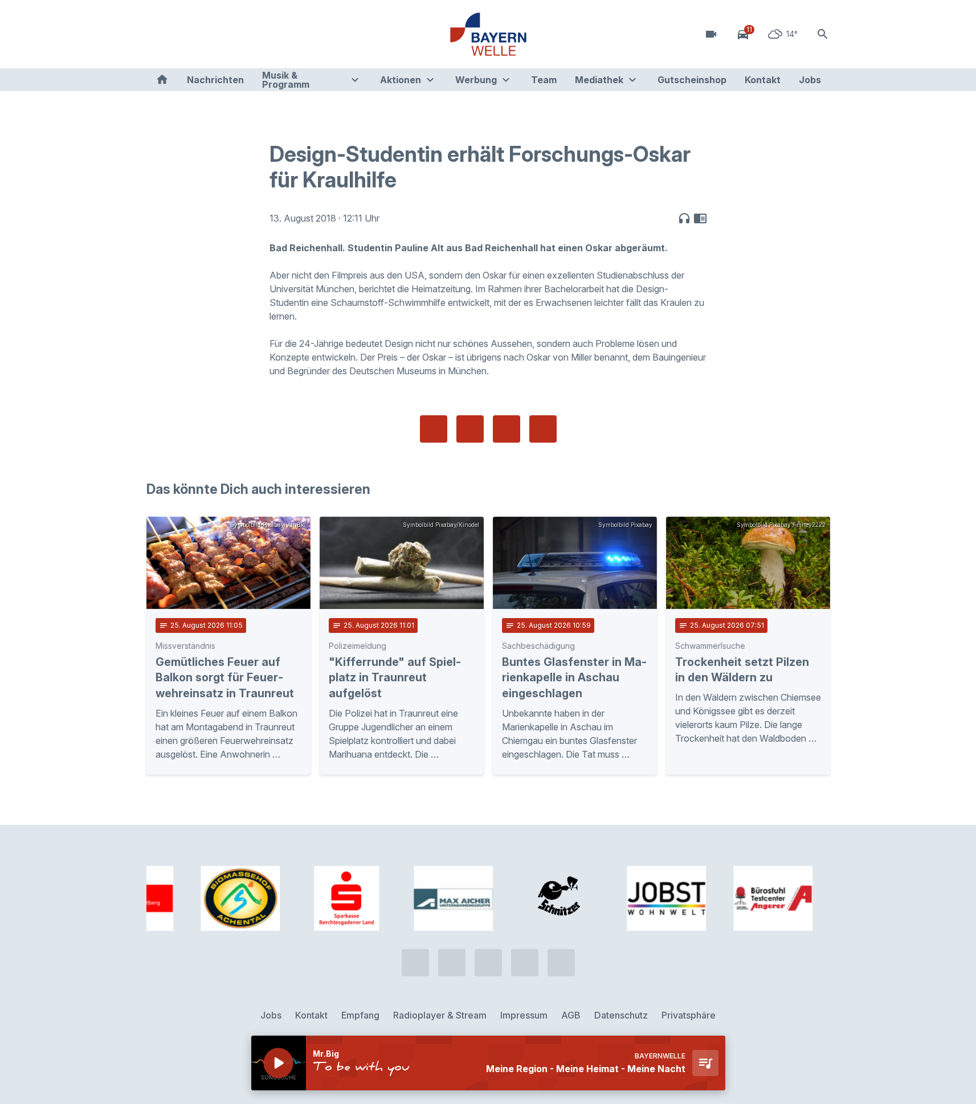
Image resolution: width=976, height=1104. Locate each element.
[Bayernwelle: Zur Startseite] (488, 34)
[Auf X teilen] (470, 429)
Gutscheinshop (692, 79)
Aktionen (400, 79)
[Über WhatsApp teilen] (506, 429)
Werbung (476, 79)
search (823, 34)
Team (544, 79)
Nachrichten (215, 79)
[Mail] (249, 34)
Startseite (162, 79)
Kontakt (763, 79)
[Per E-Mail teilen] (543, 429)
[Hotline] (157, 34)
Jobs (810, 79)
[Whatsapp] (180, 34)
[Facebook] (203, 34)
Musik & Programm (285, 79)
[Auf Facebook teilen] (433, 429)
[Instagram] (226, 34)
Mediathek (599, 79)
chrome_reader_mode (700, 218)
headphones (684, 218)
